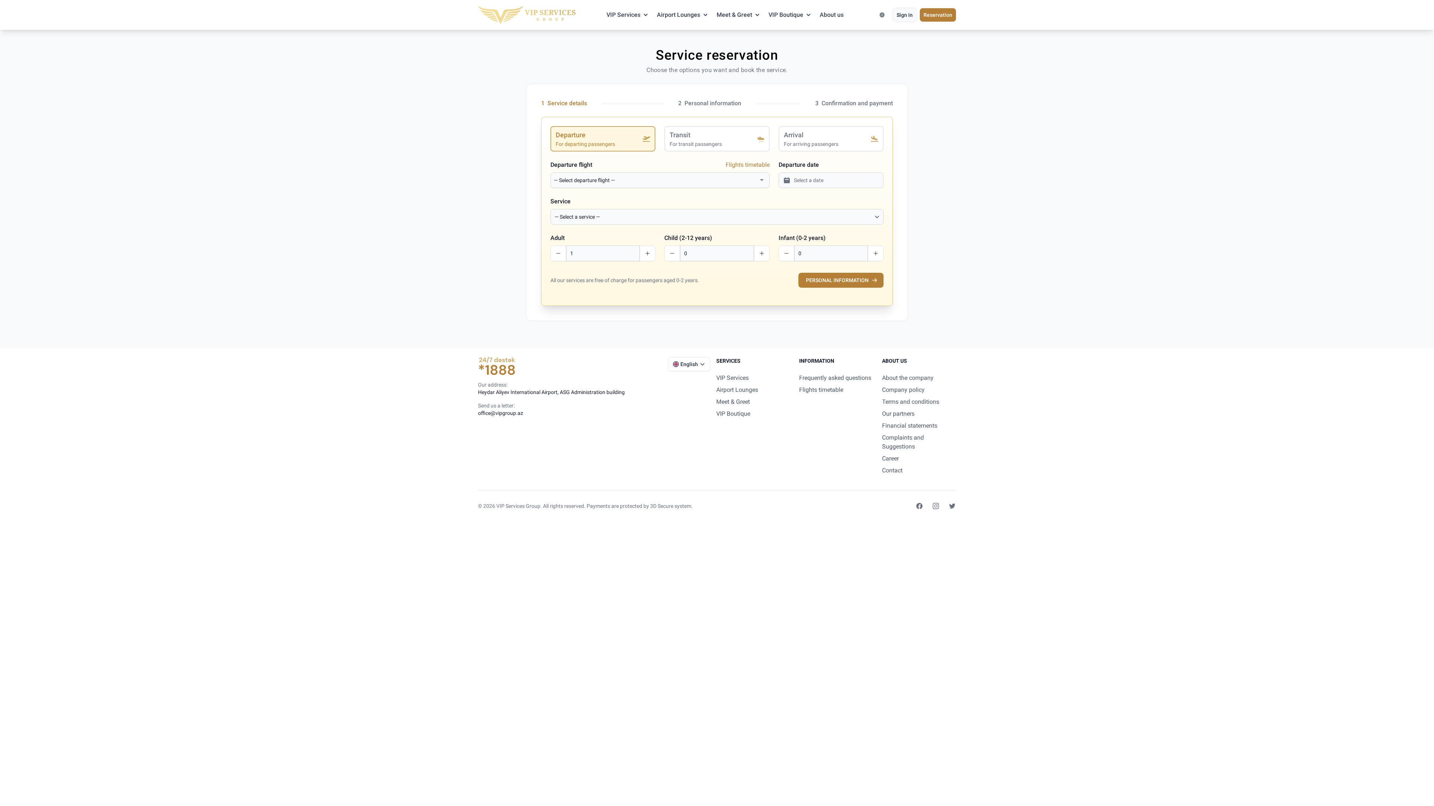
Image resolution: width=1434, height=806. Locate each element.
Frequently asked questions (835, 377)
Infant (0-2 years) (802, 237)
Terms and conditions (910, 401)
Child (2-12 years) (688, 237)
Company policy (903, 389)
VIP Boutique (786, 14)
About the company (908, 377)
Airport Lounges (678, 14)
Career (890, 458)
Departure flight (571, 164)
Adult (557, 237)
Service (560, 201)
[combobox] (655, 180)
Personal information (837, 280)
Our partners (898, 413)
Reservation (938, 15)
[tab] (602, 138)
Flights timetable (748, 164)
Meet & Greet (734, 14)
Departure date (799, 164)
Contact (892, 470)
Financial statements (909, 425)
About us (832, 14)
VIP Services (623, 14)
